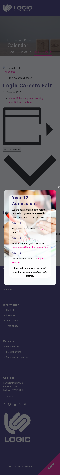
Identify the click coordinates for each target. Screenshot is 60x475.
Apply (40, 228)
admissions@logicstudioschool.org (30, 247)
